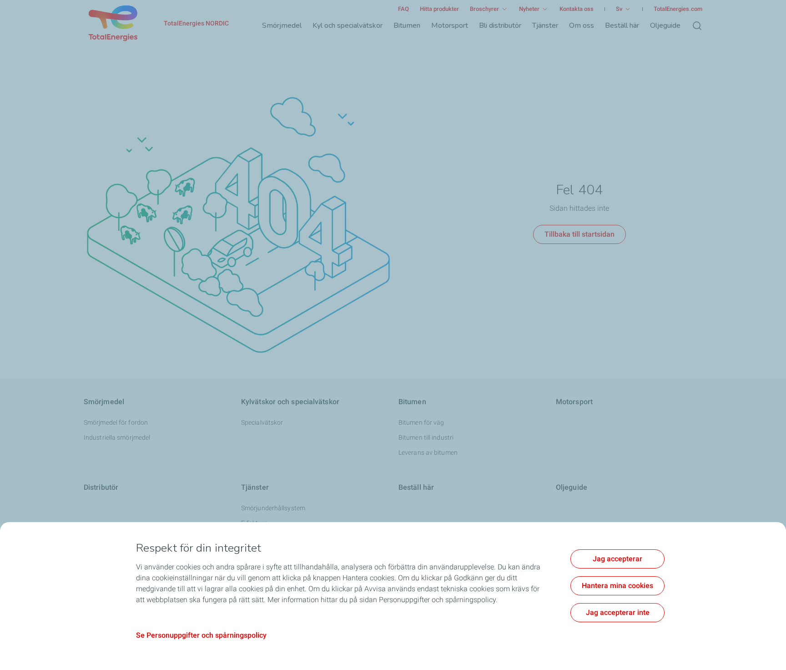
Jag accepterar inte (618, 612)
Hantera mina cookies (617, 585)
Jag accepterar (617, 558)
